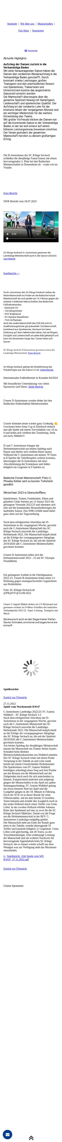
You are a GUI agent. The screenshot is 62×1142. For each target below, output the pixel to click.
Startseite (12, 23)
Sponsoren (38, 30)
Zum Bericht (10, 193)
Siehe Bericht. (47, 370)
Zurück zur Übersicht (15, 697)
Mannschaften (45, 23)
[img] (31, 8)
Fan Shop (23, 30)
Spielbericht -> (11, 273)
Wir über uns (27, 23)
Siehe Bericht (34, 353)
